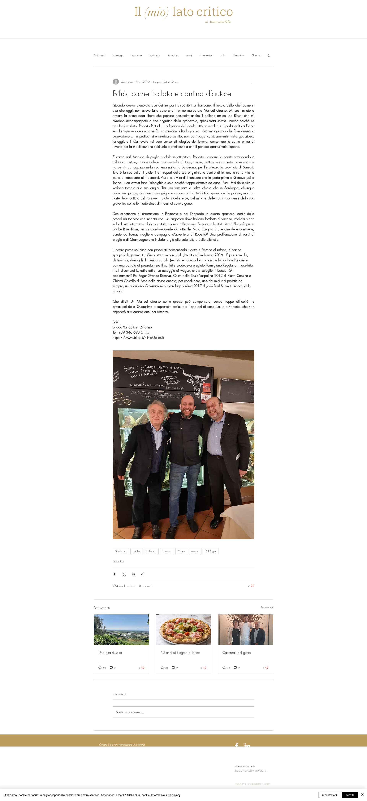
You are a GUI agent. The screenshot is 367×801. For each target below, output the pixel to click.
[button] (268, 55)
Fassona (167, 551)
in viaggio (155, 55)
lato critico (201, 11)
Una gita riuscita (110, 652)
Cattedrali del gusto (236, 652)
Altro (254, 55)
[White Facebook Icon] (237, 746)
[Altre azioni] (252, 81)
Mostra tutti (267, 607)
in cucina (173, 55)
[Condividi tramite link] (143, 574)
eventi (189, 55)
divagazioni (206, 55)
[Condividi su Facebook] (114, 574)
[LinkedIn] (247, 746)
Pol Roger (210, 551)
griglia (136, 551)
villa (223, 55)
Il (139, 11)
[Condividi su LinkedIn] (133, 574)
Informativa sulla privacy (165, 795)
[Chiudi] (362, 795)
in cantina (136, 55)
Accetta (350, 795)
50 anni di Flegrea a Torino (180, 652)
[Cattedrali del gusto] (245, 629)
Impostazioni (329, 795)
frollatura (151, 551)
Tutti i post (99, 55)
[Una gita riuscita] (121, 629)
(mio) (157, 12)
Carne (181, 551)
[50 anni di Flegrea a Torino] (183, 629)
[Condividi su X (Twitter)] (124, 574)
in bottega (117, 55)
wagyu (195, 551)
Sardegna (120, 551)
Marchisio (238, 55)
